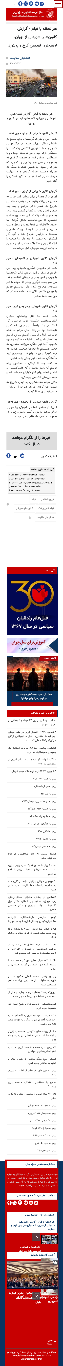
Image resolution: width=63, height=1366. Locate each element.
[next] (36, 1296)
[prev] (36, 1237)
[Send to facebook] (8, 455)
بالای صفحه (50, 1341)
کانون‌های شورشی (24, 508)
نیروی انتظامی (47, 499)
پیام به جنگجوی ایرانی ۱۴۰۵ (41, 824)
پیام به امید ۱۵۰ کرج (45, 1143)
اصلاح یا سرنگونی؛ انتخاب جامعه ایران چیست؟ (32, 1084)
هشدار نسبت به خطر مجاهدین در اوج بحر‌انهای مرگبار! (32, 856)
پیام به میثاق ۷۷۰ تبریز (44, 1128)
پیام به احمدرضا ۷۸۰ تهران (42, 1106)
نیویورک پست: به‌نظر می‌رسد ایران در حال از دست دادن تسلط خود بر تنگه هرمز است (32, 994)
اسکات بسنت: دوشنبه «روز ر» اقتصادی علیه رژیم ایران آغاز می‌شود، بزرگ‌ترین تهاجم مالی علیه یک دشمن (32, 1020)
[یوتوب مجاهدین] (31, 3)
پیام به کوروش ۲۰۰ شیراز (43, 1121)
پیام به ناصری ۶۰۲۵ (45, 839)
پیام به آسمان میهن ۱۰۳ (43, 846)
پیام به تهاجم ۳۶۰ (46, 1151)
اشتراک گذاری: (48, 456)
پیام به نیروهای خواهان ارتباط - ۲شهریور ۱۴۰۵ (32, 1073)
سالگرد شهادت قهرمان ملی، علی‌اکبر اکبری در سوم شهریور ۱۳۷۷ (32, 762)
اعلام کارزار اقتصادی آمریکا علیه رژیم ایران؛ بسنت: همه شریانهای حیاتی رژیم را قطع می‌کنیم (32, 870)
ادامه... (21, 1186)
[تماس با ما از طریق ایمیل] (31, 1202)
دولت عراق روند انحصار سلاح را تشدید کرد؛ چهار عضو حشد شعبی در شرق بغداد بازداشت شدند (32, 933)
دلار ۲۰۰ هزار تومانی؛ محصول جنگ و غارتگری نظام (32, 1096)
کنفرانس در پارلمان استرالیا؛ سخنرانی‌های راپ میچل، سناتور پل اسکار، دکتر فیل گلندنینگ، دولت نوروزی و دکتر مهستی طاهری (32, 903)
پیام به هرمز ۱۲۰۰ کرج (44, 779)
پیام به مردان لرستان (45, 786)
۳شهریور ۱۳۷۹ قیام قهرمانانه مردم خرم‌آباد (33, 771)
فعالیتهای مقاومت (20, 58)
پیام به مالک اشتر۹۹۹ (44, 1136)
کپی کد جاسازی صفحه (42, 469)
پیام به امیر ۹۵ (48, 794)
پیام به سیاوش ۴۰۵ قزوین (42, 1113)
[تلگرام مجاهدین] (36, 3)
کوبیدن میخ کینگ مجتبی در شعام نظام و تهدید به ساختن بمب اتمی (32, 1061)
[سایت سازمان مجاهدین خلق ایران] (31, 14)
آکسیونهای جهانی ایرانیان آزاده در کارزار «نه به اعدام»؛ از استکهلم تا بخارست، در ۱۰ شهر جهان (32, 885)
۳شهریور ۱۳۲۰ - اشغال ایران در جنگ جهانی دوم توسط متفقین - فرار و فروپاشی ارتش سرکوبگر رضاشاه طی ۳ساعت (32, 736)
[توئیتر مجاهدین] (26, 3)
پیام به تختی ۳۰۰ (47, 831)
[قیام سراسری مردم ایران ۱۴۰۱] (31, 83)
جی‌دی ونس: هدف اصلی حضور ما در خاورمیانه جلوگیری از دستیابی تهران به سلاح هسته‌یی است (32, 980)
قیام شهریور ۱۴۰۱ (46, 508)
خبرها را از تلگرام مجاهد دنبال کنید (31, 441)
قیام (34, 499)
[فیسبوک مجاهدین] (20, 3)
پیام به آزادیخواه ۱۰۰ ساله (43, 816)
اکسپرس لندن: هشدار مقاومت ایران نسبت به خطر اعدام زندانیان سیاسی (32, 1049)
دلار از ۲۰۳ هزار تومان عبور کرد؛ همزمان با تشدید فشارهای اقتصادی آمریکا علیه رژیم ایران (32, 965)
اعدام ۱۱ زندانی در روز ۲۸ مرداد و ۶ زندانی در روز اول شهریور (32, 722)
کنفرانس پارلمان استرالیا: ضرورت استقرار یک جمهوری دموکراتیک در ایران (32, 750)
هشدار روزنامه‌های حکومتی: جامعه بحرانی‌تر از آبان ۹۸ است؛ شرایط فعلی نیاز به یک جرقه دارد (32, 1035)
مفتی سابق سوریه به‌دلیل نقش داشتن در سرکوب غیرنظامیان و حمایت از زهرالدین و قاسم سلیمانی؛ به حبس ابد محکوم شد (32, 949)
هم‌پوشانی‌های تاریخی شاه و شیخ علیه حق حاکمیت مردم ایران (32, 1006)
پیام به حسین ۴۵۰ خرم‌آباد (42, 809)
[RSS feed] (42, 3)
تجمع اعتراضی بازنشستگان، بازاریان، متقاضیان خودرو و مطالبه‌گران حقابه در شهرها (32, 919)
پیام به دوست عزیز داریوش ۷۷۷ (39, 801)
